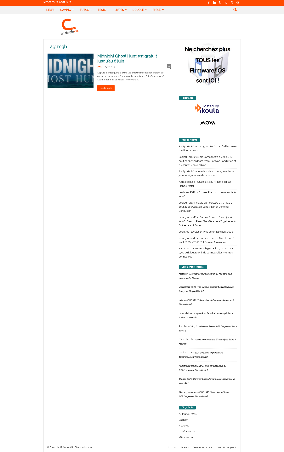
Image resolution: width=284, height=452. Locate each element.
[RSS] (220, 3)
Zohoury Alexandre (188, 392)
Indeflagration (187, 431)
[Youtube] (238, 3)
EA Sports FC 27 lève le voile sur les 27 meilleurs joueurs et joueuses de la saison (206, 173)
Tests (102, 9)
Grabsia (182, 379)
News (50, 9)
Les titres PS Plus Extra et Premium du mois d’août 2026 (207, 194)
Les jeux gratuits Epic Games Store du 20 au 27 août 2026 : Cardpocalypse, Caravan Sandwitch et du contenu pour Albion (207, 160)
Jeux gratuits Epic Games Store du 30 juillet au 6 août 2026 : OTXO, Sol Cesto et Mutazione (207, 240)
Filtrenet (184, 425)
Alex (99, 66)
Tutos (84, 9)
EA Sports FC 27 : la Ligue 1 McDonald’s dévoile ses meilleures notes (208, 148)
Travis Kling (184, 287)
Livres (119, 9)
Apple (157, 9)
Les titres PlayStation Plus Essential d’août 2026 (206, 231)
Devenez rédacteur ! (203, 447)
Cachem (184, 419)
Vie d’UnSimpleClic (227, 447)
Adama (182, 300)
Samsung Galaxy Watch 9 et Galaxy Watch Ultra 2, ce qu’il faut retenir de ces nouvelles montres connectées (207, 252)
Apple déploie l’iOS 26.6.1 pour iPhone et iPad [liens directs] (205, 183)
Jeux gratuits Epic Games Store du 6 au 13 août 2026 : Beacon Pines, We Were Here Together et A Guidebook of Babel (207, 221)
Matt (181, 274)
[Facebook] (209, 3)
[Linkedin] (214, 3)
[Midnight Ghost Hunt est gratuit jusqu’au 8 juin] (71, 71)
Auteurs (185, 447)
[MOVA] (208, 123)
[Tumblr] (226, 3)
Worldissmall (186, 437)
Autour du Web (187, 414)
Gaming (65, 9)
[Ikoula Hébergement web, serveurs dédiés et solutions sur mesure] (208, 109)
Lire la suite (106, 88)
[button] (235, 10)
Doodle (138, 9)
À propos (172, 447)
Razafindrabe (185, 366)
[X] (232, 3)
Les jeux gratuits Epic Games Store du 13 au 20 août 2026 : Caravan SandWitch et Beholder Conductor (205, 206)
